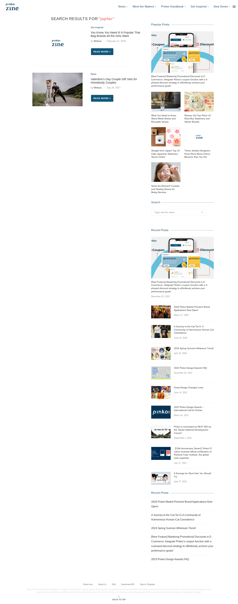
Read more (101, 51)
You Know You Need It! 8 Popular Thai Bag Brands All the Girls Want (115, 34)
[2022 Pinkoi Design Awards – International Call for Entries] (161, 412)
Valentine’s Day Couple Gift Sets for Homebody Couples (114, 81)
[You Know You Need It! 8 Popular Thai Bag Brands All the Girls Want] (57, 43)
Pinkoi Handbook (172, 6)
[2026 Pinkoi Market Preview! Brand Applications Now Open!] (161, 311)
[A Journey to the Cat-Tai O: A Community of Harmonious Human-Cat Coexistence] (161, 331)
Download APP (127, 584)
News (122, 6)
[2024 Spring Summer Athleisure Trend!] (161, 353)
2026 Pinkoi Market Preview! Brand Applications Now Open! (192, 308)
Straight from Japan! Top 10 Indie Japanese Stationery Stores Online (165, 153)
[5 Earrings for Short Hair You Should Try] (161, 478)
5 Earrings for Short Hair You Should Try (192, 475)
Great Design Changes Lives (188, 387)
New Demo (221, 6)
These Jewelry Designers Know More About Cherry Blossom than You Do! (197, 153)
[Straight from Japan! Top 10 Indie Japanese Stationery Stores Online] (166, 137)
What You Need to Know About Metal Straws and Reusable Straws (163, 118)
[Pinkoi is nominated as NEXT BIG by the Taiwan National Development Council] (161, 431)
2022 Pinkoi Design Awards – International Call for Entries (189, 409)
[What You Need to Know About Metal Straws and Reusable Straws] (166, 101)
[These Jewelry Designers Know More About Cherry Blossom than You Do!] (199, 137)
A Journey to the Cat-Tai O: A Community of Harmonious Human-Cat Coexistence (194, 329)
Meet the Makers (143, 6)
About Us (102, 584)
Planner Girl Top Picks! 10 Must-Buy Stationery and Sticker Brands (197, 118)
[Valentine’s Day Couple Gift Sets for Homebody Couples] (57, 89)
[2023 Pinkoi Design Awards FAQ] (161, 372)
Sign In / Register (147, 584)
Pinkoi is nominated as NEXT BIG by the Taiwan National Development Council (192, 429)
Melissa (98, 41)
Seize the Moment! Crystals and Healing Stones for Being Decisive (165, 189)
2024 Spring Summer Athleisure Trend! (194, 348)
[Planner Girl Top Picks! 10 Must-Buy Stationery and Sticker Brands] (199, 101)
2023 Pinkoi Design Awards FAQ (190, 368)
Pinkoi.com (88, 584)
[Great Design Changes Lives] (161, 392)
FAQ (114, 584)
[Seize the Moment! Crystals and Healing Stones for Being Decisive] (166, 172)
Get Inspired (199, 6)
